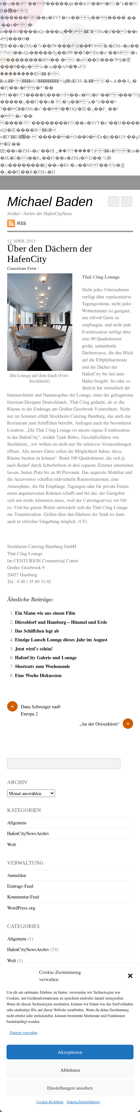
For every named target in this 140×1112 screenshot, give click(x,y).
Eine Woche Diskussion (38, 675)
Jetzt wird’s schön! (34, 648)
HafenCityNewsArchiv (28, 833)
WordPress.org (21, 908)
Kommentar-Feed (23, 897)
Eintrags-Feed (20, 886)
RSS (21, 223)
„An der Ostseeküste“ (104, 723)
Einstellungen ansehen (70, 1087)
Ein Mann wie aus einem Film (45, 612)
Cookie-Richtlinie (49, 1101)
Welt (11, 844)
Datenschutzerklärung (83, 1101)
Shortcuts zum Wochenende (42, 666)
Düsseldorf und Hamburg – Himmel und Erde (61, 622)
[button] (130, 976)
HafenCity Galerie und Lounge (46, 657)
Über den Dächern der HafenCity (49, 253)
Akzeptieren (70, 1052)
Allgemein (16, 822)
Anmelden (16, 875)
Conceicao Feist (21, 268)
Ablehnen (70, 1069)
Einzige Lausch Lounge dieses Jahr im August (61, 639)
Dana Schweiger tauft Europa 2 (36, 710)
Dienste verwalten (23, 1032)
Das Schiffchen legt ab (37, 630)
